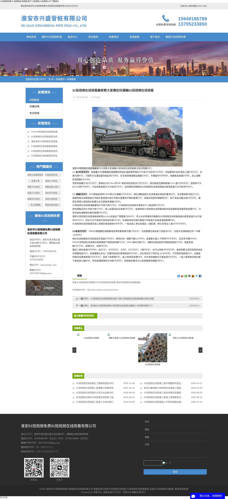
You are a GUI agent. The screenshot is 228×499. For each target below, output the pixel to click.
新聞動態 (71, 79)
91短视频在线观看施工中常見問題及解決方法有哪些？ (173, 402)
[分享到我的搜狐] (193, 276)
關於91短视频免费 (52, 37)
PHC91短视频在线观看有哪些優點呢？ (46, 131)
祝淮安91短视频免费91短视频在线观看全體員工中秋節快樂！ (122, 305)
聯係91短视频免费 (176, 37)
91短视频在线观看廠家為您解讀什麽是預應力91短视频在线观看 (46, 151)
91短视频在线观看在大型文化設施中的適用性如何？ (105, 392)
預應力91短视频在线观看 (35, 187)
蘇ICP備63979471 (45, 447)
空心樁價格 (35, 205)
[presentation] (74, 350)
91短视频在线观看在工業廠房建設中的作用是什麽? (100, 383)
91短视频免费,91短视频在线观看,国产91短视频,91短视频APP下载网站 (29, 1)
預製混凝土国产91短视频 (53, 187)
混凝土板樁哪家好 (35, 175)
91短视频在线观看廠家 (138, 489)
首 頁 (51, 79)
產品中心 (73, 37)
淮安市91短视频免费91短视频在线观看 (53, 193)
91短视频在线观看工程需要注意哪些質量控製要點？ (104, 388)
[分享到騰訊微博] (196, 276)
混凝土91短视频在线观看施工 (35, 193)
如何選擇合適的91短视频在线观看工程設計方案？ (105, 397)
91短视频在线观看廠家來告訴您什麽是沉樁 (46, 155)
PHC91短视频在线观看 (105, 282)
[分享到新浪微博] (182, 276)
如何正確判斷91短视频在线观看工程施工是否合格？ (173, 388)
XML (205, 6)
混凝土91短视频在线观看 (53, 181)
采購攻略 (34, 106)
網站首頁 (31, 37)
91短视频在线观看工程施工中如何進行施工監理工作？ (105, 402)
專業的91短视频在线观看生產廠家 (35, 199)
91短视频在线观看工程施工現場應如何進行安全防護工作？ (173, 397)
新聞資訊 (114, 37)
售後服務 (134, 37)
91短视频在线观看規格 (53, 175)
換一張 (168, 463)
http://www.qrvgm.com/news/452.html (102, 290)
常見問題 (34, 113)
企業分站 (184, 6)
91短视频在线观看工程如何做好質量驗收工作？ (170, 392)
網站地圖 (193, 6)
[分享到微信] (186, 276)
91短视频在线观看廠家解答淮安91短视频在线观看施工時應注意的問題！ (46, 146)
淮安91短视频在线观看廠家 (128, 282)
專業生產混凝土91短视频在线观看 (53, 205)
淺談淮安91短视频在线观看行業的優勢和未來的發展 (46, 141)
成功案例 (93, 37)
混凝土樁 (35, 181)
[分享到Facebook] (200, 276)
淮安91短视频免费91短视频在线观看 (53, 199)
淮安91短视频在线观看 (115, 489)
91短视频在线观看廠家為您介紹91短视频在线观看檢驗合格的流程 (122, 298)
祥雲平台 (97, 492)
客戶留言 (155, 37)
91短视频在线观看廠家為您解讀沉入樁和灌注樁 (46, 136)
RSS (200, 6)
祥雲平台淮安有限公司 (47, 451)
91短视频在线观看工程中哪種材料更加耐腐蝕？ (171, 383)
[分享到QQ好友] (189, 276)
